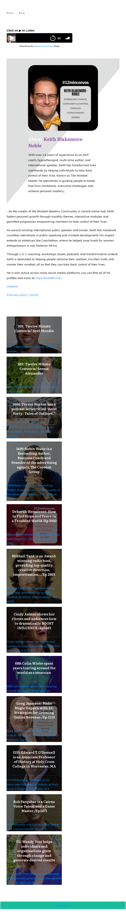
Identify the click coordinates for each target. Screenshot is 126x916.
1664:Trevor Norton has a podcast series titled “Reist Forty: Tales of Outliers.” (30, 431)
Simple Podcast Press (43, 46)
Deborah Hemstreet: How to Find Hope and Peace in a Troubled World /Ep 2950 (33, 539)
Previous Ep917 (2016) (22, 295)
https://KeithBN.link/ (48, 278)
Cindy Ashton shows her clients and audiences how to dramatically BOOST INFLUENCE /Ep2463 (33, 646)
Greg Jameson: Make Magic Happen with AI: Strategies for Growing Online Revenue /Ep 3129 (32, 735)
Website (12, 286)
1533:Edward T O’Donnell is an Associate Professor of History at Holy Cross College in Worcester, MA (32, 784)
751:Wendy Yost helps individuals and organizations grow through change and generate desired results (34, 878)
